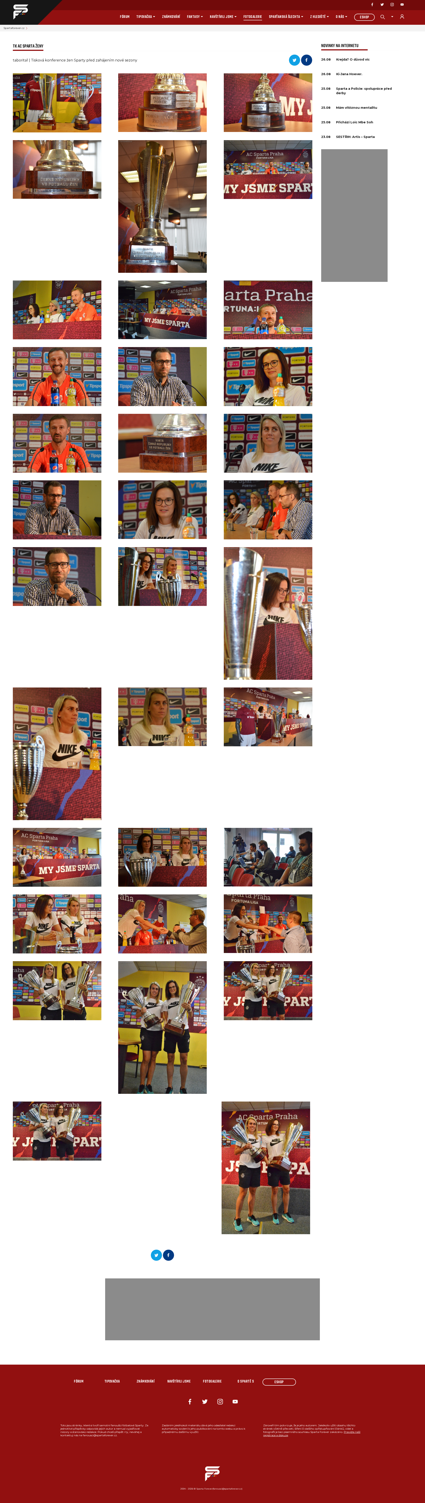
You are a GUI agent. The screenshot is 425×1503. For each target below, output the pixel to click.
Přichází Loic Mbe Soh (354, 122)
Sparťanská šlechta (284, 17)
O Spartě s (246, 1382)
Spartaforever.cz (14, 28)
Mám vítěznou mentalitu (356, 108)
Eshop (364, 17)
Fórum (124, 17)
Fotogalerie (252, 17)
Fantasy (193, 17)
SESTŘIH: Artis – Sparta (355, 137)
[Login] (404, 16)
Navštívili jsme (221, 17)
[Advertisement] (354, 215)
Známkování (171, 17)
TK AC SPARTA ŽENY (28, 46)
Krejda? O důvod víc (353, 59)
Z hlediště (318, 17)
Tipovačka (144, 17)
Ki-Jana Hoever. (349, 74)
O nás (340, 17)
